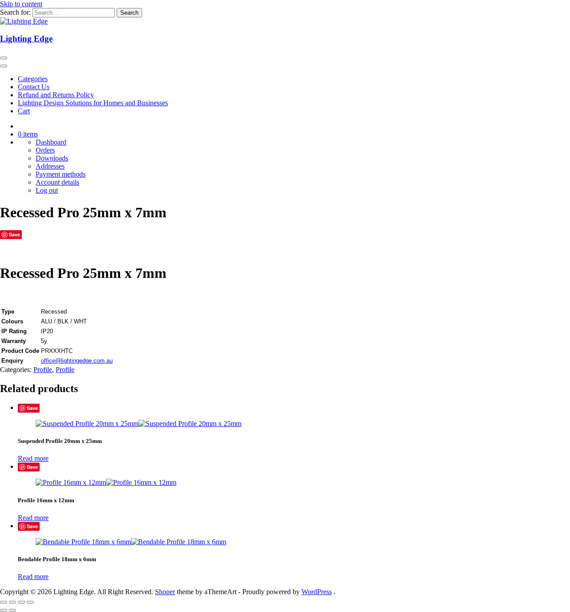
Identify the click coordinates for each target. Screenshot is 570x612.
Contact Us (33, 87)
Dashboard (51, 142)
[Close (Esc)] (30, 602)
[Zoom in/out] (3, 602)
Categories (33, 79)
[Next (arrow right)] (12, 610)
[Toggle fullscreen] (12, 602)
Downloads (52, 158)
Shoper (165, 591)
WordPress (316, 591)
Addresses (50, 166)
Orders (45, 150)
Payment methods (61, 174)
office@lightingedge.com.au (77, 360)
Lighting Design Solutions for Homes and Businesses (93, 103)
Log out (47, 190)
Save (14, 234)
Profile (42, 369)
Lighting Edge (26, 38)
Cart (24, 111)
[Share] (21, 602)
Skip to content (21, 4)
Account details (57, 182)
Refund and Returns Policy (56, 95)
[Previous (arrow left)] (3, 610)
